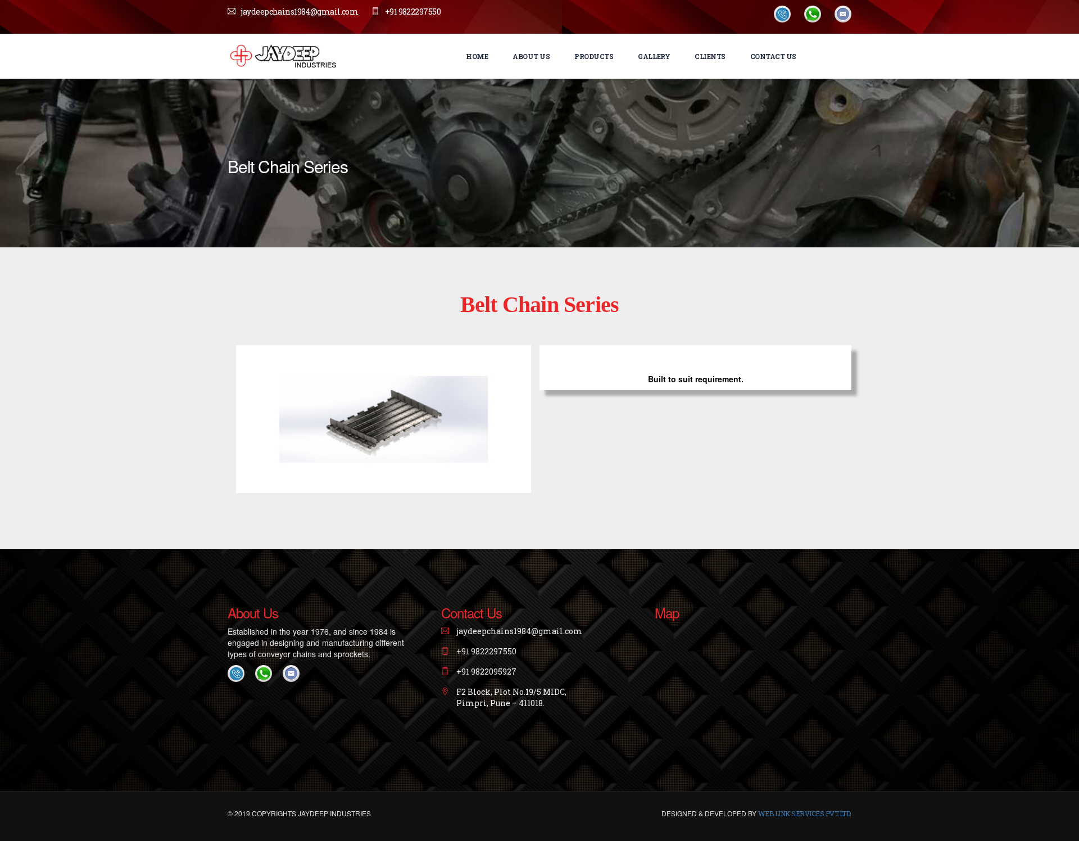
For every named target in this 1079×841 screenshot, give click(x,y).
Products (593, 56)
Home (477, 56)
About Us (531, 56)
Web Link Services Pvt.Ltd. (804, 813)
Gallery (654, 56)
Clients (710, 56)
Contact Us (773, 56)
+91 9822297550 (413, 11)
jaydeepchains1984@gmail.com (299, 11)
